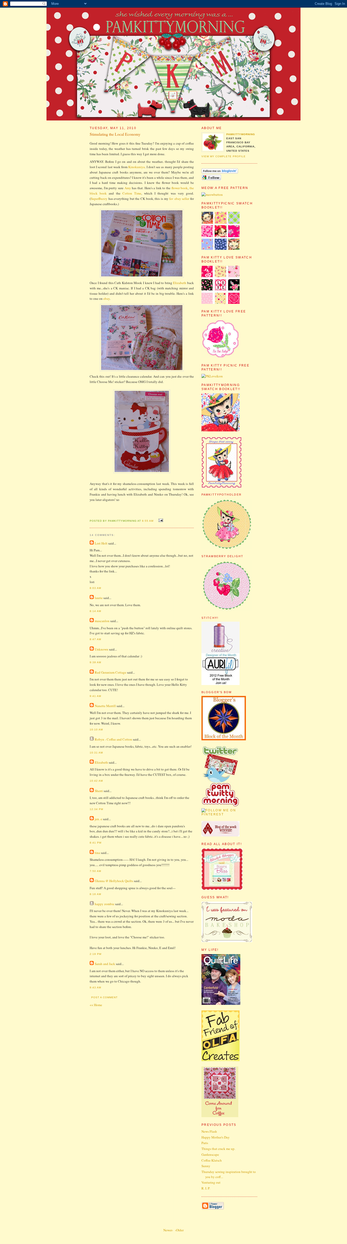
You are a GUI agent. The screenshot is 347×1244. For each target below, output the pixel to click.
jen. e (98, 819)
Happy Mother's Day (215, 1137)
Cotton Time (131, 193)
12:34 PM (96, 809)
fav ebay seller (179, 198)
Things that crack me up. (218, 1148)
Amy (127, 188)
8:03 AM (95, 588)
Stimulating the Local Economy (115, 134)
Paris (204, 1143)
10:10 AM (96, 729)
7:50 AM (95, 871)
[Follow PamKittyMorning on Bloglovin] (219, 172)
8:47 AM (95, 639)
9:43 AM (95, 987)
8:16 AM (95, 894)
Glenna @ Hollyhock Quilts (114, 881)
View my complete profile (223, 156)
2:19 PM (95, 954)
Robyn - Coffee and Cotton (113, 739)
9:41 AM (95, 696)
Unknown (101, 649)
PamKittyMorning (240, 134)
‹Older (179, 1230)
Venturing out (210, 1182)
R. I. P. (205, 1188)
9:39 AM (95, 662)
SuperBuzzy (99, 198)
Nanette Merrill (105, 706)
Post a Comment (104, 997)
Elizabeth (179, 283)
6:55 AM (147, 520)
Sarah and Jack (105, 963)
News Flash (209, 1131)
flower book (179, 188)
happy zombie (104, 904)
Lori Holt (101, 543)
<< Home (96, 1005)
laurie (99, 597)
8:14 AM (95, 611)
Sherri (99, 791)
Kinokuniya (136, 167)
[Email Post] (160, 520)
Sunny (205, 1166)
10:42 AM (96, 780)
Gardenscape (210, 1154)
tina (97, 852)
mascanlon (102, 621)
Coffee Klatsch (211, 1160)
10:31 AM (96, 752)
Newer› (168, 1230)
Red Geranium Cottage (110, 672)
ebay (106, 298)
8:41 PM (95, 842)
